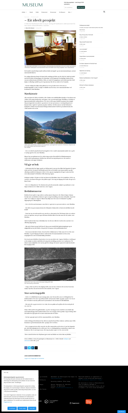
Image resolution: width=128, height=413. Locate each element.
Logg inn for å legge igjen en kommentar (34, 358)
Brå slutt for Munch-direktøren (87, 85)
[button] (104, 12)
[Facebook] (25, 347)
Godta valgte (22, 408)
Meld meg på (81, 7)
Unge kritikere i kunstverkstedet (87, 56)
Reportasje (26, 17)
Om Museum (62, 12)
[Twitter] (29, 347)
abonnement (27, 340)
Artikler (23, 12)
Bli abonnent (44, 12)
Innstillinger (121, 411)
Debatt (31, 12)
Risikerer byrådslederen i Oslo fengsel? (89, 78)
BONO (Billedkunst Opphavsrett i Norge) (90, 379)
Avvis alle (32, 408)
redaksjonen (66, 339)
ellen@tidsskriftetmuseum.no (64, 387)
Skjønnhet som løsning (85, 70)
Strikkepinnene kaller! (85, 25)
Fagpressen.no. (8, 402)
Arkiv (69, 12)
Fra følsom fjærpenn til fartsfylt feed (88, 63)
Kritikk (37, 12)
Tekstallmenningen (56, 378)
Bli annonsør (53, 12)
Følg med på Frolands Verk (86, 42)
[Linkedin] (32, 347)
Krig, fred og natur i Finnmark (86, 34)
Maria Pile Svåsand (30, 28)
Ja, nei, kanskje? (83, 49)
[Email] (36, 347)
